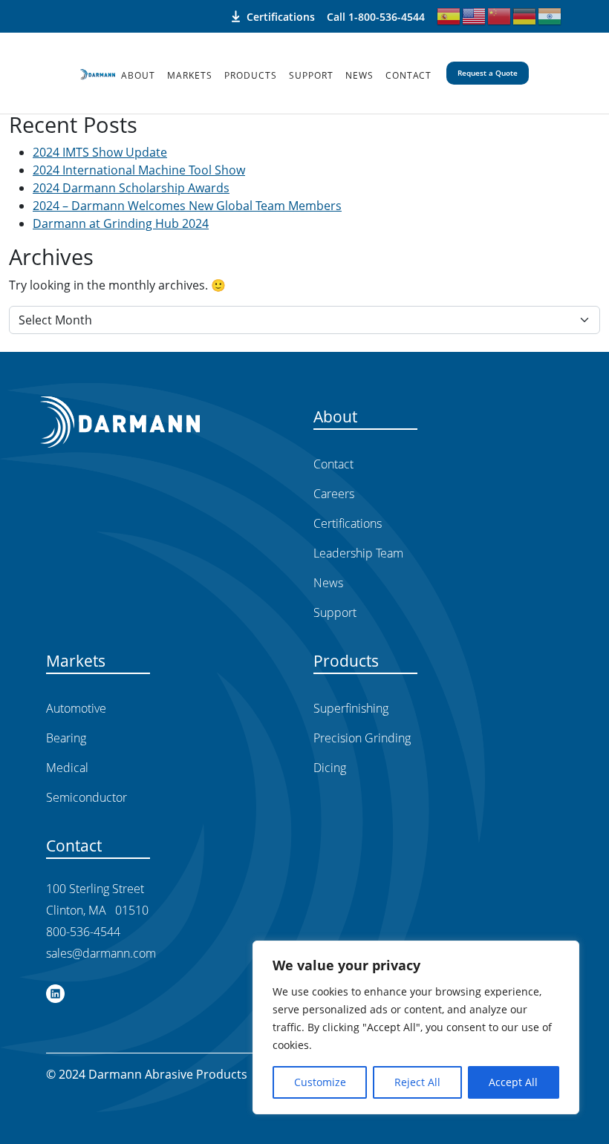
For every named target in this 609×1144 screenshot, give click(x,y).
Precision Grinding (362, 738)
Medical (67, 767)
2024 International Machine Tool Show (139, 170)
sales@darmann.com (101, 953)
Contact (408, 75)
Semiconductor (86, 797)
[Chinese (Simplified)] (499, 15)
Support (311, 75)
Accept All (513, 1082)
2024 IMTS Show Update (100, 152)
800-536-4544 (83, 932)
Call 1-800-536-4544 (376, 16)
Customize (320, 1082)
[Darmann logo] (97, 73)
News (359, 75)
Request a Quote (487, 73)
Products (250, 75)
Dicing (329, 767)
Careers (333, 494)
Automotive (76, 708)
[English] (474, 15)
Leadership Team (358, 553)
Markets (189, 75)
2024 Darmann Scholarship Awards (131, 188)
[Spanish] (449, 15)
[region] (416, 1027)
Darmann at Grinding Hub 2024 (121, 223)
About (138, 75)
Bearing (66, 738)
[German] (525, 15)
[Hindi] (550, 15)
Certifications (281, 16)
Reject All (417, 1082)
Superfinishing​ (350, 708)
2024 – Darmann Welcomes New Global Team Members (187, 205)
